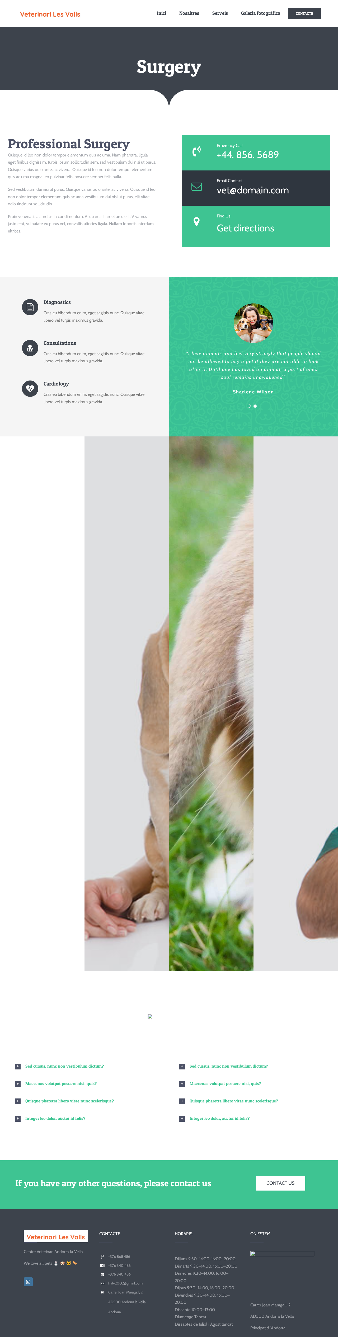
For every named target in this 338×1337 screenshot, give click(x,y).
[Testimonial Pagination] (249, 406)
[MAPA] (282, 1252)
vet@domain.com (253, 190)
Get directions (245, 228)
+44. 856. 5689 (248, 154)
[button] (87, 1066)
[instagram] (28, 1281)
